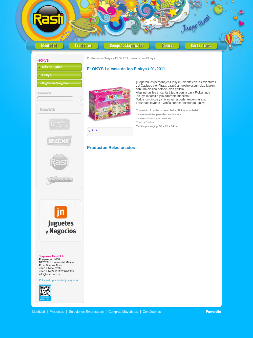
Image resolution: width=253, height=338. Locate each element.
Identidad (49, 45)
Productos (83, 45)
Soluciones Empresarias (86, 312)
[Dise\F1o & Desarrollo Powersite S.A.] (213, 312)
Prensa (167, 45)
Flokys (46, 75)
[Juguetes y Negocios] (60, 241)
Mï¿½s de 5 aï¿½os (55, 83)
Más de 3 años (52, 67)
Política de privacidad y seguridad (59, 280)
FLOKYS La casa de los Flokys (135, 58)
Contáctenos (201, 45)
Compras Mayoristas (126, 45)
